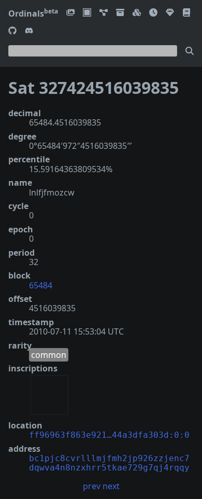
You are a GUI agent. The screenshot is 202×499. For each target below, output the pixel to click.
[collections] (103, 13)
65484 (40, 285)
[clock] (153, 13)
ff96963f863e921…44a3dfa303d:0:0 (109, 435)
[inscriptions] (70, 13)
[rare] (170, 13)
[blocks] (137, 13)
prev (91, 486)
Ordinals (33, 13)
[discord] (29, 31)
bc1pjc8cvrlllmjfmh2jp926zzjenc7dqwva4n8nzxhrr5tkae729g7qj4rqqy (109, 463)
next (111, 486)
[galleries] (120, 13)
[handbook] (186, 13)
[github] (12, 31)
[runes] (87, 13)
